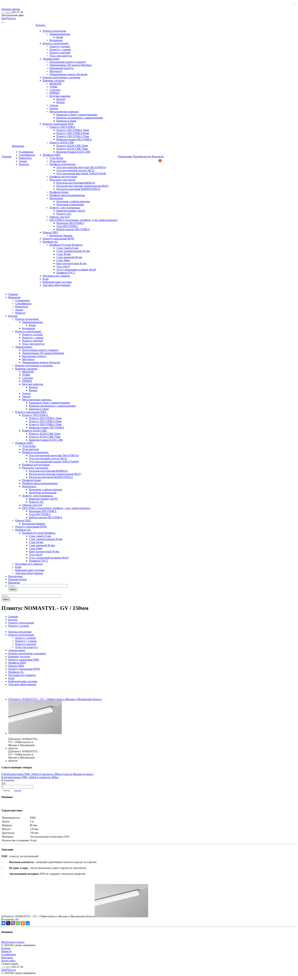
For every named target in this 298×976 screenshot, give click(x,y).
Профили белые (58, 192)
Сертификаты (27, 154)
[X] (8, 923)
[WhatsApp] (18, 923)
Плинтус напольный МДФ (58, 238)
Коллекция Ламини (60, 235)
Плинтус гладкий (59, 46)
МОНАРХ (55, 83)
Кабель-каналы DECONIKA (73, 229)
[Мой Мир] (28, 923)
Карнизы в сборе (66, 120)
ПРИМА (54, 92)
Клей (46, 278)
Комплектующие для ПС (71, 210)
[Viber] (13, 923)
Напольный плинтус (61, 68)
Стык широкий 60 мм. (69, 257)
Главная (6, 156)
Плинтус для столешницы (64, 207)
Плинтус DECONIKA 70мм (72, 130)
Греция (53, 108)
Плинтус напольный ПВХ (58, 123)
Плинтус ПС (63, 213)
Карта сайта (8, 960)
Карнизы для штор (53, 80)
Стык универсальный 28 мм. (73, 251)
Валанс (60, 102)
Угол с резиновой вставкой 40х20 (76, 269)
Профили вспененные (62, 164)
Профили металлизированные (67, 195)
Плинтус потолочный (55, 43)
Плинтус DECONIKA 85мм (72, 133)
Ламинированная (59, 34)
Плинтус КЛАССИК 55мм (72, 145)
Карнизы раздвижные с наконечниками (79, 117)
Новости (24, 164)
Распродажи (125, 156)
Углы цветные (57, 161)
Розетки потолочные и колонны (61, 77)
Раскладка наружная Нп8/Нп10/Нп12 (78, 189)
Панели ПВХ (50, 232)
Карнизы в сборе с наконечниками (76, 114)
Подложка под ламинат (56, 275)
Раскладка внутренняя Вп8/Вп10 (75, 182)
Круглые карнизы (59, 96)
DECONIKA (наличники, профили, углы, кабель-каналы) (83, 220)
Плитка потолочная (54, 30)
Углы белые (56, 158)
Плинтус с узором (60, 49)
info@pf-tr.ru (8, 18)
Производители (142, 156)
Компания (18, 145)
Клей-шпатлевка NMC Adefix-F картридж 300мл (29, 777)
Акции (23, 161)
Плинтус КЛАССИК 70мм (72, 148)
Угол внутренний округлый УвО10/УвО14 (81, 167)
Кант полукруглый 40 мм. (71, 263)
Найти (13, 589)
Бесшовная (55, 40)
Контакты (158, 156)
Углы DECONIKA (67, 226)
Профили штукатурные (63, 176)
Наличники (56, 198)
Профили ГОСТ (65, 272)
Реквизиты (25, 158)
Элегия (53, 105)
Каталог (41, 25)
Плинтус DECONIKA (62, 127)
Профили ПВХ (51, 154)
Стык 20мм (63, 260)
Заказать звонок (10, 9)
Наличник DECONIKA (70, 223)
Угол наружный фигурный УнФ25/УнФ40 (81, 173)
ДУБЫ (53, 86)
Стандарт (55, 89)
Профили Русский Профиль (65, 244)
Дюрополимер (51, 58)
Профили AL (50, 241)
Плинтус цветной (59, 52)
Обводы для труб (59, 216)
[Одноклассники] (23, 923)
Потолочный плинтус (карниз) (67, 61)
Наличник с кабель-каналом (73, 201)
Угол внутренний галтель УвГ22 (75, 170)
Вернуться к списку (13, 942)
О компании (26, 151)
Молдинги (55, 71)
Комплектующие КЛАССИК (73, 151)
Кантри (60, 99)
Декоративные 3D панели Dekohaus (70, 65)
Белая (59, 37)
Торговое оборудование (57, 285)
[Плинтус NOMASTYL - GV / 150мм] (55, 699)
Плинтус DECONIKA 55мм (72, 136)
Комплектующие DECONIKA (74, 139)
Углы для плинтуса (60, 55)
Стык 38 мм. (63, 254)
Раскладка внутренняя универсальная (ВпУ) (82, 185)
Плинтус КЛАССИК (61, 142)
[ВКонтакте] (3, 923)
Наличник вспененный (70, 204)
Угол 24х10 (63, 266)
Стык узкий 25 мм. (67, 247)
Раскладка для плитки (62, 179)
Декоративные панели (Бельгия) (68, 74)
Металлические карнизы (63, 111)
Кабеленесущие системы (57, 282)
